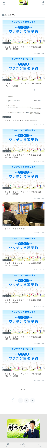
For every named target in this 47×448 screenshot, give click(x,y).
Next (23, 390)
